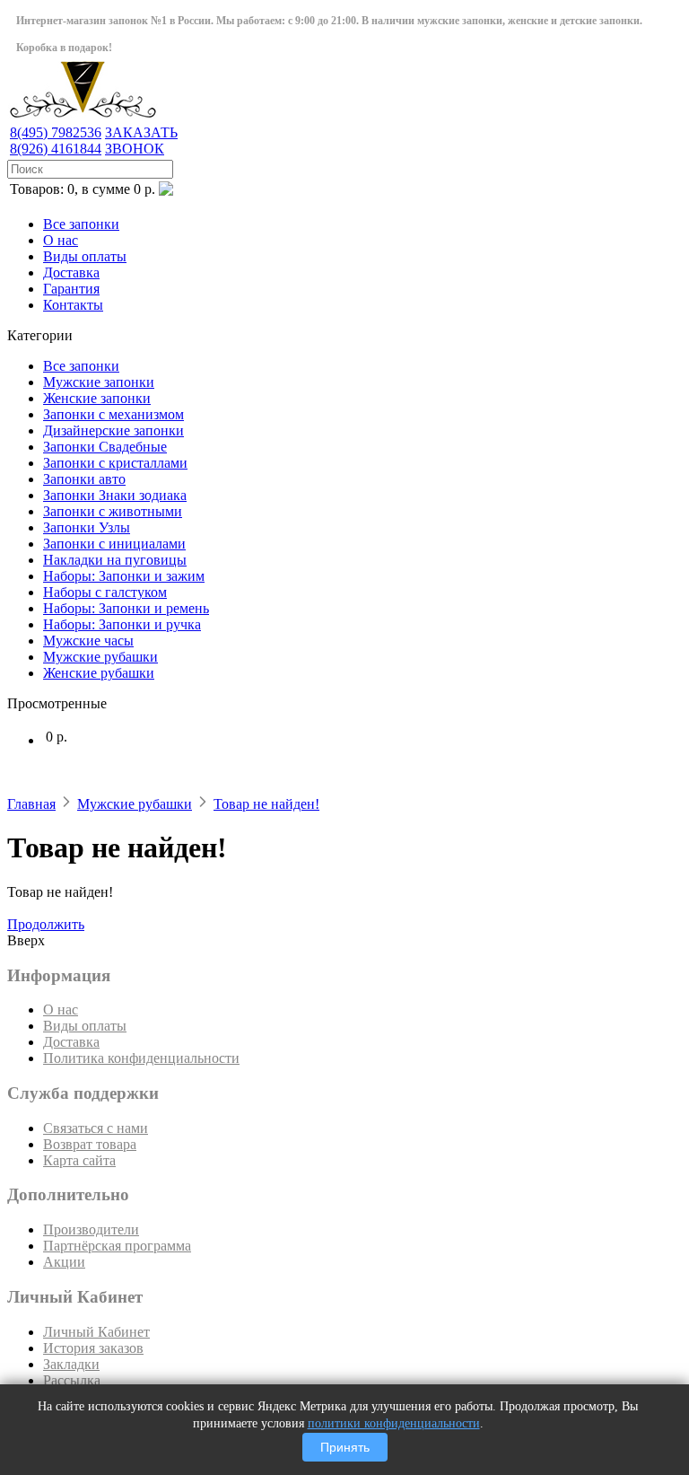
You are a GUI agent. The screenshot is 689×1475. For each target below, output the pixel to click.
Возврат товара (89, 1144)
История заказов (93, 1348)
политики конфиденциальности (394, 1423)
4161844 (55, 148)
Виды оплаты (84, 256)
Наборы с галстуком (105, 592)
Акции (64, 1261)
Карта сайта (79, 1160)
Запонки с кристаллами (115, 462)
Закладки (71, 1364)
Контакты (73, 304)
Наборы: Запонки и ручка (122, 624)
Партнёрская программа (117, 1245)
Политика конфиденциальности (141, 1058)
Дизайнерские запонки (113, 430)
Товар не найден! (266, 804)
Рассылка (71, 1380)
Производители (91, 1229)
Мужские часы (88, 640)
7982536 (55, 132)
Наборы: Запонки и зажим (124, 576)
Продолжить (45, 924)
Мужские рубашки (100, 656)
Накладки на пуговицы (115, 559)
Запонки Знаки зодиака (115, 495)
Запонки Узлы (86, 527)
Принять (345, 1447)
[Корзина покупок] (166, 190)
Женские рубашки (98, 672)
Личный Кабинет (96, 1331)
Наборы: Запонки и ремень (126, 608)
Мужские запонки (98, 382)
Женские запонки (97, 398)
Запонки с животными (112, 511)
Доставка (71, 272)
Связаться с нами (95, 1128)
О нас (60, 240)
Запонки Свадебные (105, 446)
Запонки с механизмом (113, 414)
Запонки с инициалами (114, 543)
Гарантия (71, 288)
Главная (31, 804)
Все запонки (81, 224)
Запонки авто (84, 479)
